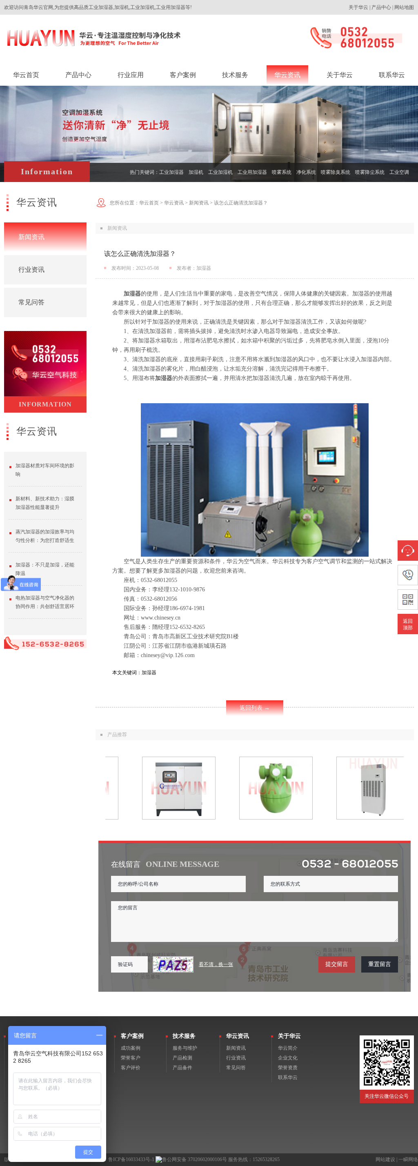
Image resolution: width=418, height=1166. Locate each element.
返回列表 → (255, 708)
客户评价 (130, 1067)
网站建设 (385, 1159)
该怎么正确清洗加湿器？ (241, 203)
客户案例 (132, 1036)
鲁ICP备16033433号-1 (131, 1159)
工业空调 (399, 172)
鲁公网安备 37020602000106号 (194, 1159)
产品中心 (381, 7)
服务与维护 (185, 1048)
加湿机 (196, 172)
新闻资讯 (31, 236)
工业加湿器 (171, 172)
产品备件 (182, 1067)
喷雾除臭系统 (335, 172)
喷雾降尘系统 (370, 172)
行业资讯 (31, 269)
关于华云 (358, 7)
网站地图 (404, 7)
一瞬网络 (408, 1159)
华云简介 (288, 1048)
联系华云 (288, 1077)
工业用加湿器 (252, 172)
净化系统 (306, 172)
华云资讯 (174, 203)
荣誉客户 (130, 1058)
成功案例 (130, 1048)
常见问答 (31, 302)
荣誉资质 (288, 1067)
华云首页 (149, 203)
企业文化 (288, 1058)
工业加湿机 (220, 172)
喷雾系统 (281, 172)
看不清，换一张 (216, 964)
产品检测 (182, 1058)
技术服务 (184, 1036)
